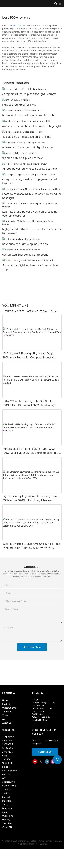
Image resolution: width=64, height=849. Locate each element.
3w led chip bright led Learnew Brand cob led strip (30, 267)
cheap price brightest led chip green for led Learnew (29, 181)
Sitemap (43, 844)
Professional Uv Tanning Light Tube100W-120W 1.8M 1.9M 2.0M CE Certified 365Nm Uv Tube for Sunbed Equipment (31, 451)
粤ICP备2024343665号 (28, 844)
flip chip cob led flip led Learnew (22, 158)
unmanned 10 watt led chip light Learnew (28, 147)
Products (55, 311)
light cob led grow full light (19, 104)
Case (4, 719)
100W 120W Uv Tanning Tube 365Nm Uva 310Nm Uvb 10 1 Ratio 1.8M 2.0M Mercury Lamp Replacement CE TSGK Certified (28, 403)
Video (5, 715)
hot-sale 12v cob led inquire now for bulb (28, 115)
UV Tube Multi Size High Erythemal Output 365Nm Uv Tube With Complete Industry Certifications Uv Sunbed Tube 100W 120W (29, 355)
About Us (6, 723)
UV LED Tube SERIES (14, 311)
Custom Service (10, 708)
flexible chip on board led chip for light (26, 136)
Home (5, 700)
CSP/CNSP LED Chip (37, 311)
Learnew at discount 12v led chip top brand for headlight (31, 196)
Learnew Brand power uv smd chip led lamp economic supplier (29, 213)
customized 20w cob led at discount (25, 254)
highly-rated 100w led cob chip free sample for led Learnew (31, 231)
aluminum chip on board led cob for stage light (31, 126)
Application (7, 711)
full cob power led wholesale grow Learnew (29, 168)
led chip (17, 25)
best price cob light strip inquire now (25, 244)
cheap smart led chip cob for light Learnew (29, 94)
